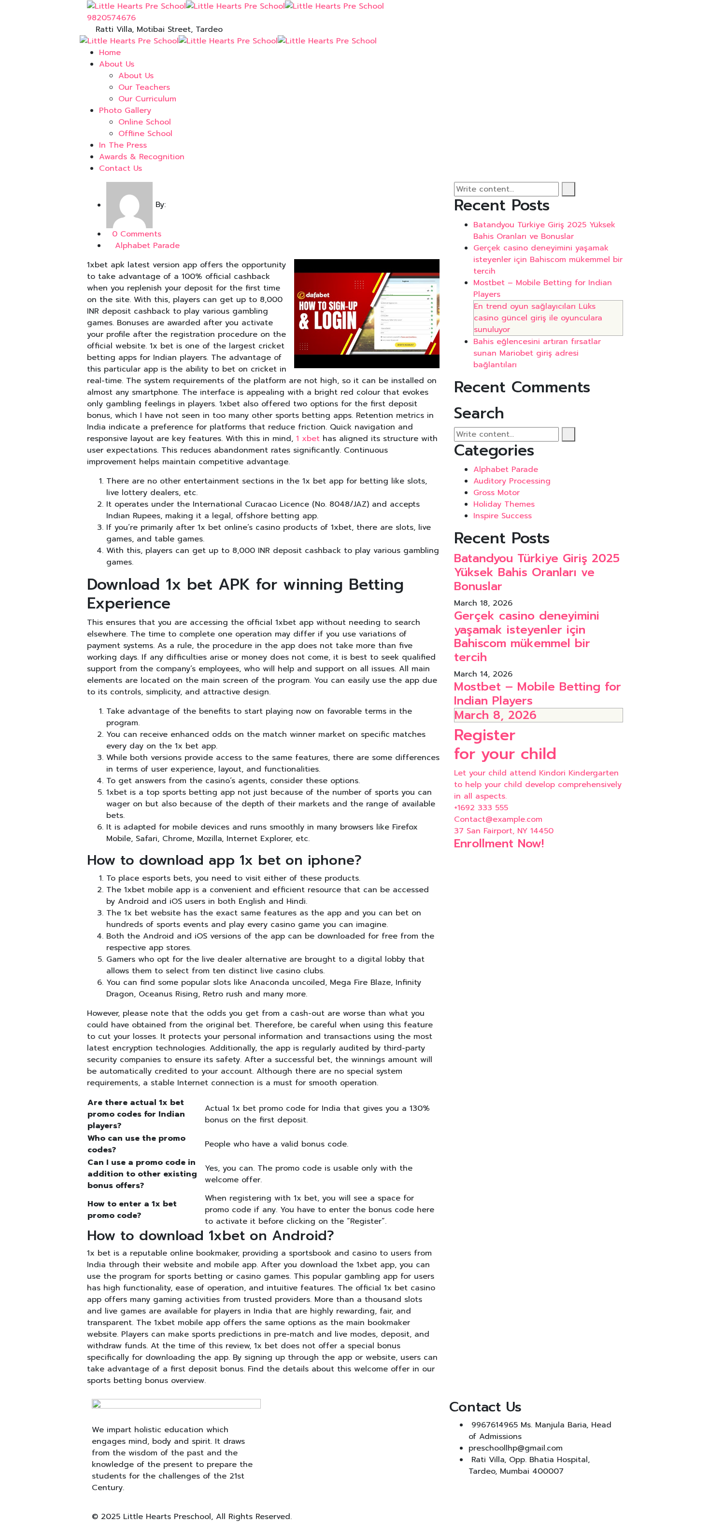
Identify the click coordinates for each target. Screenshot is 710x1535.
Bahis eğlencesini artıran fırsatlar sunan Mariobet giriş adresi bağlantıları (537, 353)
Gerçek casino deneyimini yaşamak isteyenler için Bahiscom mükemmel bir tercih (548, 259)
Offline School (145, 133)
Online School (144, 122)
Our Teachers (144, 87)
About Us (116, 64)
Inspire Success (502, 516)
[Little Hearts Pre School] (136, 6)
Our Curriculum (147, 99)
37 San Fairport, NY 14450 (504, 831)
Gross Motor (496, 492)
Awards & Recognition (142, 157)
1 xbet (308, 438)
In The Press (123, 145)
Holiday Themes (504, 504)
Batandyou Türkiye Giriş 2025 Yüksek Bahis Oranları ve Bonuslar (544, 230)
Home (110, 52)
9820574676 (111, 18)
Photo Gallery (125, 110)
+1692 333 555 (481, 808)
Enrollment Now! (499, 843)
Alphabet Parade (147, 245)
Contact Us (120, 168)
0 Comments (136, 234)
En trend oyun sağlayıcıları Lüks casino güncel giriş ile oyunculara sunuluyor (538, 318)
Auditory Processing (512, 481)
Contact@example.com (498, 819)
